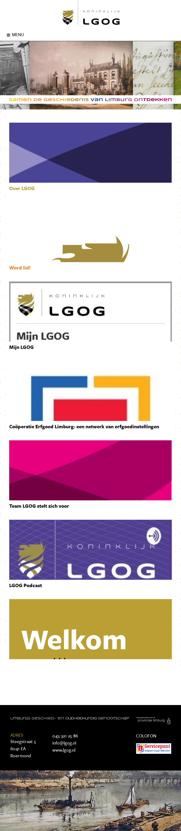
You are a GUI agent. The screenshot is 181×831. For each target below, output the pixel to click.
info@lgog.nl (64, 743)
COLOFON (146, 735)
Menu (18, 34)
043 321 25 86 (65, 735)
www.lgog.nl (63, 750)
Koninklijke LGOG (90, 12)
